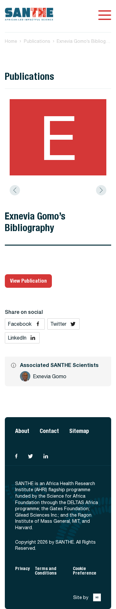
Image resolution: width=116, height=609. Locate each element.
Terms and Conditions (45, 571)
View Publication (28, 281)
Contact (49, 430)
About (22, 430)
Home (11, 41)
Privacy (22, 568)
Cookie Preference (84, 571)
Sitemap (79, 430)
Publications (37, 41)
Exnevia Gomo (49, 376)
